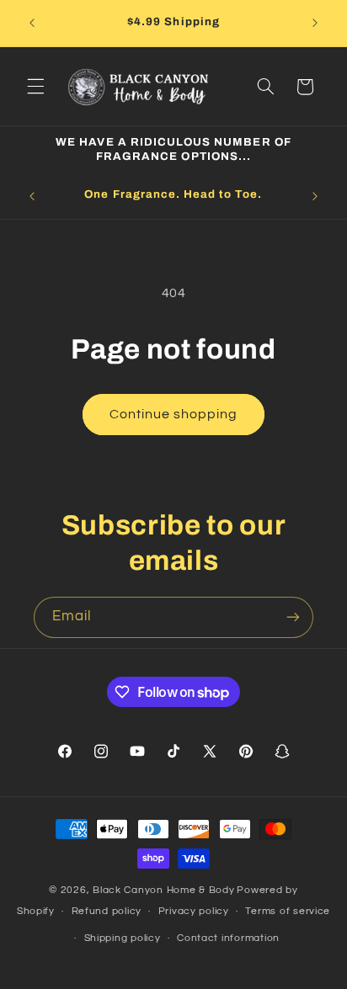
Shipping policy (122, 938)
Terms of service (287, 911)
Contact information (228, 938)
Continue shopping (173, 414)
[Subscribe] (293, 617)
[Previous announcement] (32, 22)
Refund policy (107, 911)
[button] (35, 86)
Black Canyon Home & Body (164, 890)
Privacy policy (193, 911)
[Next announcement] (315, 22)
